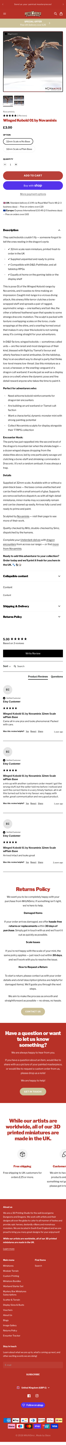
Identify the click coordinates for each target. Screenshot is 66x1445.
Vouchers (7, 1310)
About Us (7, 1315)
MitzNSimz (29, 1435)
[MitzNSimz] (33, 14)
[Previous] (3, 4)
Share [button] (40, 731)
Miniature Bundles (12, 1281)
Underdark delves (30, 539)
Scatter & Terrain (11, 1299)
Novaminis (9, 111)
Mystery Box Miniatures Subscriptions (14, 1293)
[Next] (63, 4)
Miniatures (8, 1265)
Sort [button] (6, 666)
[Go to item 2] (19, 101)
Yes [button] (27, 731)
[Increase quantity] (16, 164)
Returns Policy (10, 1330)
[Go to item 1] (8, 101)
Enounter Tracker (11, 1335)
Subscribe (33, 1374)
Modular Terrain (11, 1271)
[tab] (38, 677)
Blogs (6, 1320)
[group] (33, 639)
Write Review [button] (33, 653)
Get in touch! (33, 1091)
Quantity (8, 159)
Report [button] (33, 731)
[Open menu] (4, 13)
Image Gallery (10, 1325)
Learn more (8, 1248)
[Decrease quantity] (5, 164)
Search (38, 1265)
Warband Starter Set (13, 1286)
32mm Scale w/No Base (18, 141)
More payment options (33, 194)
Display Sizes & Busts (13, 1305)
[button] (33, 116)
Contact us (33, 1011)
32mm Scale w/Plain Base (19, 149)
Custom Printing (11, 1276)
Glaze (47, 1435)
